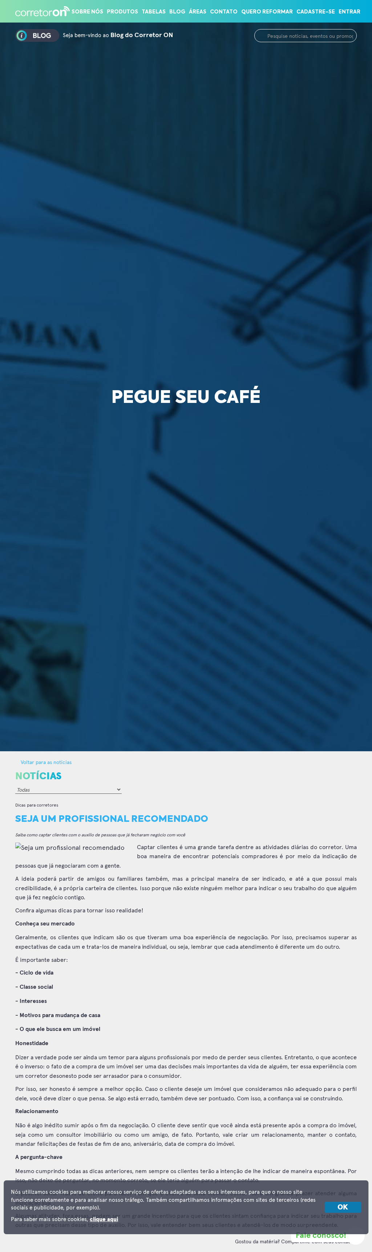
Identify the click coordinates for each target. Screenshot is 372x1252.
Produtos (122, 12)
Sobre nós (87, 12)
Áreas (197, 12)
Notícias (38, 776)
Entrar (349, 12)
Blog (177, 12)
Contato (224, 12)
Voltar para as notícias (45, 762)
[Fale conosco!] (356, 1236)
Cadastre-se (315, 12)
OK (342, 1207)
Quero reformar (267, 12)
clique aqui (104, 1219)
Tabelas (154, 12)
